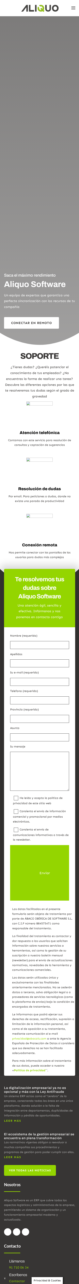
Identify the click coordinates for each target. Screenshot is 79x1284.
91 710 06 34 (19, 1267)
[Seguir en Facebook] (7, 1232)
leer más (12, 1121)
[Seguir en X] (16, 1232)
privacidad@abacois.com (29, 1038)
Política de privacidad (29, 1070)
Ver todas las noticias (30, 1170)
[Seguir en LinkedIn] (25, 1232)
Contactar (17, 1281)
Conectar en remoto (31, 323)
